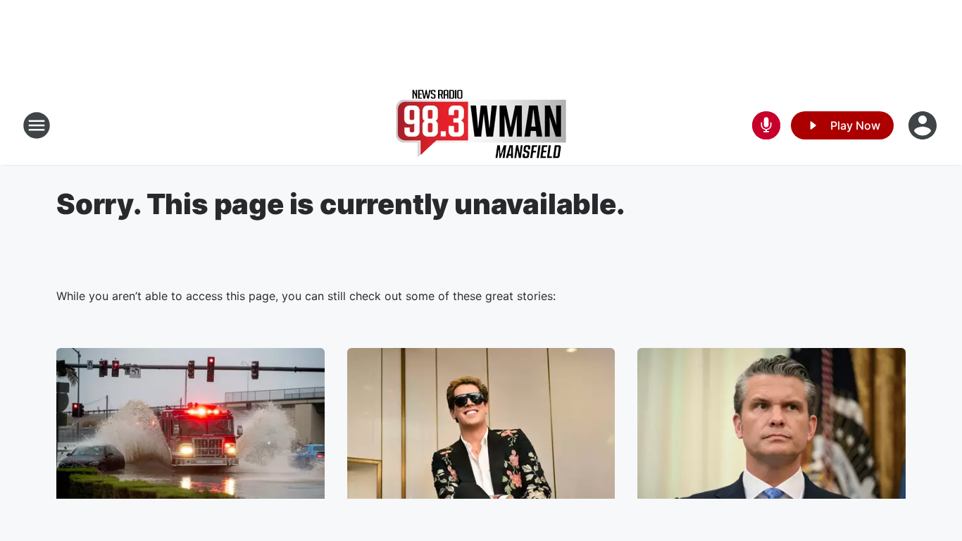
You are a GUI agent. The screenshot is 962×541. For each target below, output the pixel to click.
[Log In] (923, 125)
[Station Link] (481, 125)
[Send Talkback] (766, 125)
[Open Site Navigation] (37, 125)
